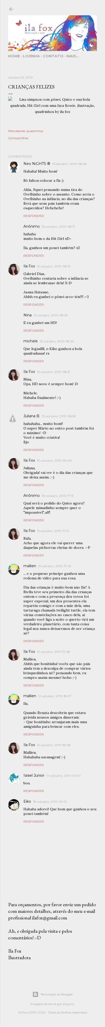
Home (14, 56)
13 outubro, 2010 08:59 (59, 416)
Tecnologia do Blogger (57, 994)
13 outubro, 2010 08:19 (53, 266)
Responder (33, 216)
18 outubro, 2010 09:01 (50, 801)
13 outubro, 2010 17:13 (58, 496)
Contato (53, 56)
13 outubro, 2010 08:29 (51, 315)
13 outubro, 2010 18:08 (54, 745)
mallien (29, 566)
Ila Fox (29, 266)
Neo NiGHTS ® (36, 163)
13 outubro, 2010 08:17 (58, 226)
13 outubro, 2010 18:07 (55, 696)
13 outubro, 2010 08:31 (53, 372)
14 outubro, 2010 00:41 (63, 775)
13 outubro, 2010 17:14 (53, 531)
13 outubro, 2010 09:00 (54, 460)
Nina (27, 315)
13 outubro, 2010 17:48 (53, 652)
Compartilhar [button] (18, 138)
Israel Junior (33, 775)
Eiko (27, 801)
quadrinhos (35, 131)
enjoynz (68, 1004)
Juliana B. (31, 416)
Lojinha (31, 56)
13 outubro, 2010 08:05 (69, 164)
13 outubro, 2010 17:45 (54, 566)
